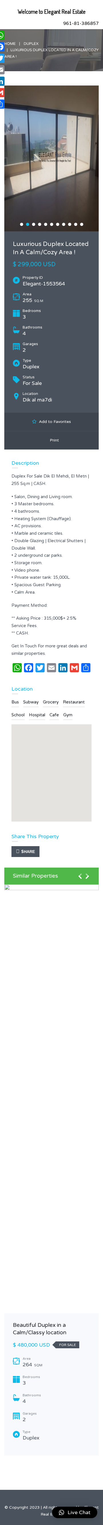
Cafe (54, 714)
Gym (67, 714)
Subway (31, 702)
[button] (74, 1512)
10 (75, 224)
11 (81, 224)
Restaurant (74, 702)
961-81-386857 (81, 23)
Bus (15, 702)
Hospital (37, 714)
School (18, 714)
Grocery (51, 702)
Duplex (31, 43)
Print (53, 440)
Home (10, 43)
